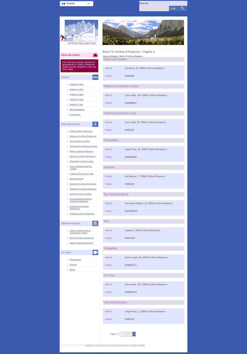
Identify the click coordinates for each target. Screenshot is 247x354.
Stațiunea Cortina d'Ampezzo (83, 136)
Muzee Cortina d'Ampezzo (82, 238)
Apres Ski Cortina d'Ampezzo (83, 184)
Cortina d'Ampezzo (110, 56)
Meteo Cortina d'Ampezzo (81, 151)
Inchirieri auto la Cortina (81, 194)
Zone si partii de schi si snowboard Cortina (80, 231)
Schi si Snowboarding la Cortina (81, 167)
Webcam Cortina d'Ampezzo (83, 156)
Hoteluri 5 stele (77, 84)
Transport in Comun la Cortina (83, 146)
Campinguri (75, 114)
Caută (173, 8)
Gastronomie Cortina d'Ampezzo (79, 207)
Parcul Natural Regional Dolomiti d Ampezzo (81, 200)
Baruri (72, 270)
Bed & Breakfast (77, 109)
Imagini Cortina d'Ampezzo (82, 214)
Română (71, 3)
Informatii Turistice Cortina (82, 161)
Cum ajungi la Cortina (80, 141)
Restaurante (75, 259)
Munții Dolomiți (76, 179)
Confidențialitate (137, 345)
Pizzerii (73, 265)
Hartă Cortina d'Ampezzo (81, 131)
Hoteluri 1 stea (76, 104)
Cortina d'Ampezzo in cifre (82, 174)
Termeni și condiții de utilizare (115, 345)
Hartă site (89, 345)
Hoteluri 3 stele (77, 94)
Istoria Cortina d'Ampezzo (81, 243)
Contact (97, 345)
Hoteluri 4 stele (77, 89)
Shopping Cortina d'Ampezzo (83, 189)
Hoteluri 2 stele (77, 99)
